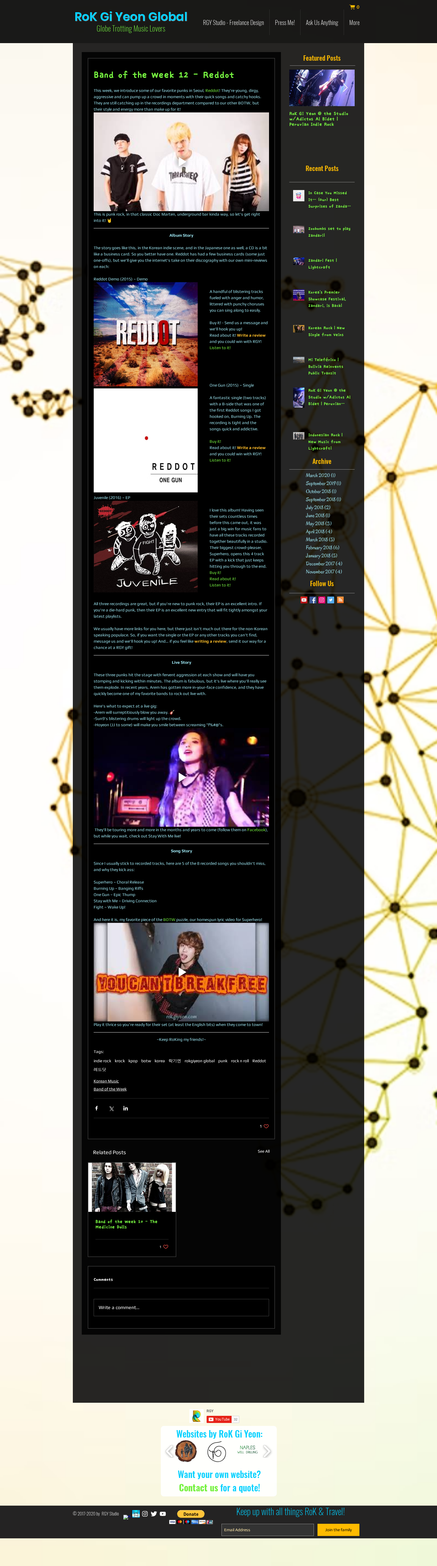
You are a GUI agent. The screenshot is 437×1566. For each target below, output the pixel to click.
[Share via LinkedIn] (125, 1108)
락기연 (175, 1060)
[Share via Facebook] (96, 1108)
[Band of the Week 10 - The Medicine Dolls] (132, 1187)
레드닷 (100, 1069)
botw (146, 1060)
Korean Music (106, 1081)
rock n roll (240, 1060)
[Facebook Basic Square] (312, 600)
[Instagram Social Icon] (321, 600)
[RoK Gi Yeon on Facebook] (127, 1518)
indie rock (102, 1060)
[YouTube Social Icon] (304, 600)
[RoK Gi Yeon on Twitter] (154, 1514)
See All (264, 1151)
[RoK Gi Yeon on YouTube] (162, 1514)
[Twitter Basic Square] (330, 600)
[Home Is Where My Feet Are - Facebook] (136, 1514)
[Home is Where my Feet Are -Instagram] (145, 1514)
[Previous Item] (298, 87)
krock (120, 1060)
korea (160, 1060)
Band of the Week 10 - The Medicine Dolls (126, 1224)
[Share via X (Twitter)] (111, 1108)
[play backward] (169, 1451)
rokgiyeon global (200, 1060)
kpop (133, 1060)
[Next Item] (345, 87)
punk (222, 1060)
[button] (357, 7)
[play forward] (266, 1451)
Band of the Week (110, 1089)
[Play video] (181, 161)
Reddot (259, 1060)
